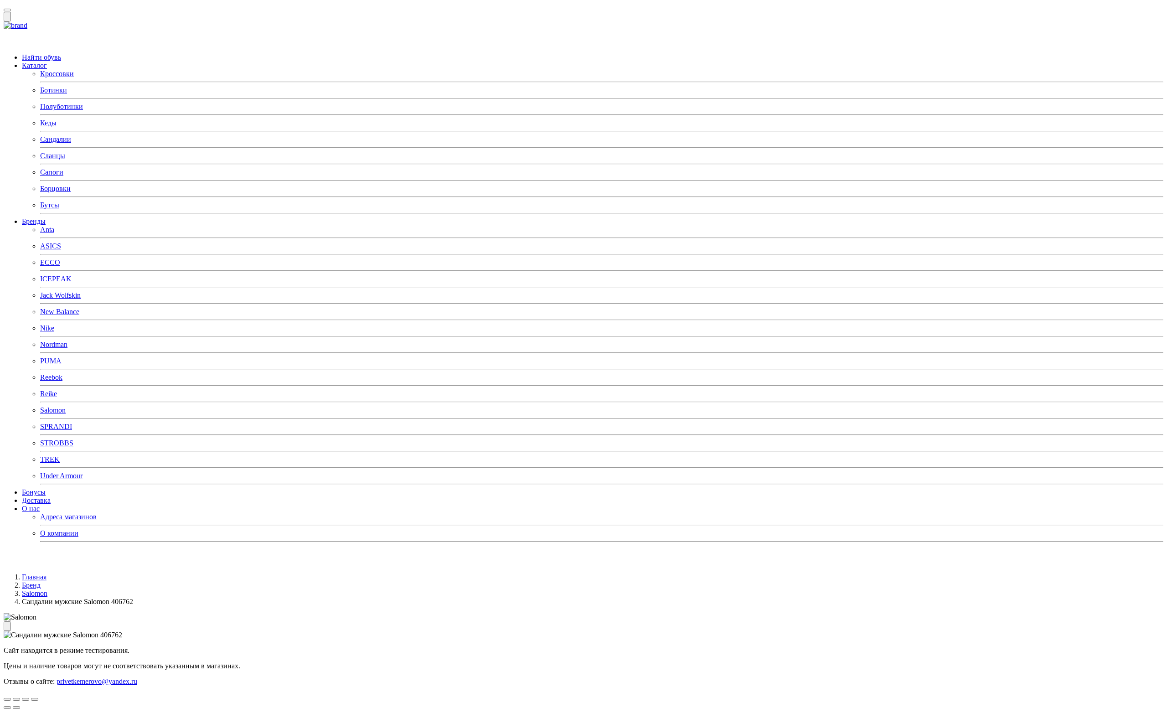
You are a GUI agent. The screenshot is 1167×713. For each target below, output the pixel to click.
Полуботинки (61, 106)
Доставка (36, 500)
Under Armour (61, 476)
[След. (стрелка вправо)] (16, 707)
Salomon (53, 410)
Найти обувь (41, 57)
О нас (31, 508)
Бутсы (49, 205)
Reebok (51, 377)
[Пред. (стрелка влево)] (7, 707)
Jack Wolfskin (60, 295)
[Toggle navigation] (7, 16)
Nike (47, 328)
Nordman (53, 344)
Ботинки (53, 90)
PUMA (51, 361)
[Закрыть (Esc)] (7, 699)
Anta (47, 229)
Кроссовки (57, 74)
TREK (50, 459)
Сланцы (52, 156)
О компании (59, 533)
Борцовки (55, 188)
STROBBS (56, 443)
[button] (15, 25)
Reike (48, 394)
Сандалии (55, 139)
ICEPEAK (56, 279)
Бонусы (34, 492)
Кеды (48, 123)
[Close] (7, 10)
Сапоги (51, 172)
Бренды (34, 221)
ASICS (50, 246)
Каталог (34, 65)
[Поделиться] (16, 699)
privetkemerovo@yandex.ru (97, 681)
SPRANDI (56, 426)
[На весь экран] (25, 699)
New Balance (59, 311)
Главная (34, 577)
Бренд (31, 585)
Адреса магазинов (68, 517)
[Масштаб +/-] (34, 699)
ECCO (50, 262)
